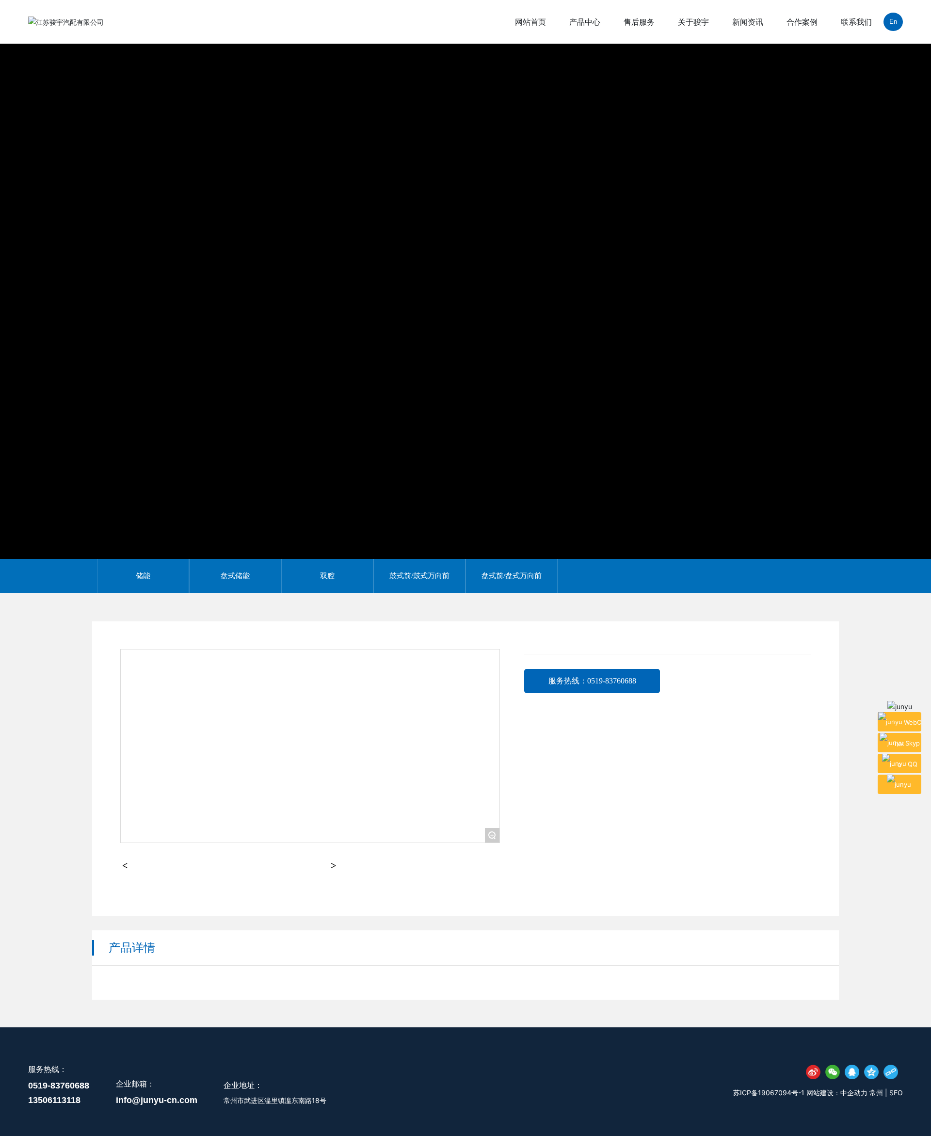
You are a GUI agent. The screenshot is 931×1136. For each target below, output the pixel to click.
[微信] (832, 1072)
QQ (912, 763)
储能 (143, 576)
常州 (877, 1092)
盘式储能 (235, 576)
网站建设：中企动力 (836, 1092)
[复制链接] (890, 1072)
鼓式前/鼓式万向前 (419, 576)
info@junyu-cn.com (156, 1100)
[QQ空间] (871, 1072)
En (893, 21)
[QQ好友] (852, 1072)
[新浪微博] (813, 1072)
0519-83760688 (58, 1085)
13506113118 (54, 1100)
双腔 (327, 576)
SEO (896, 1092)
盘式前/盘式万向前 (512, 576)
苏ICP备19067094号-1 (768, 1092)
